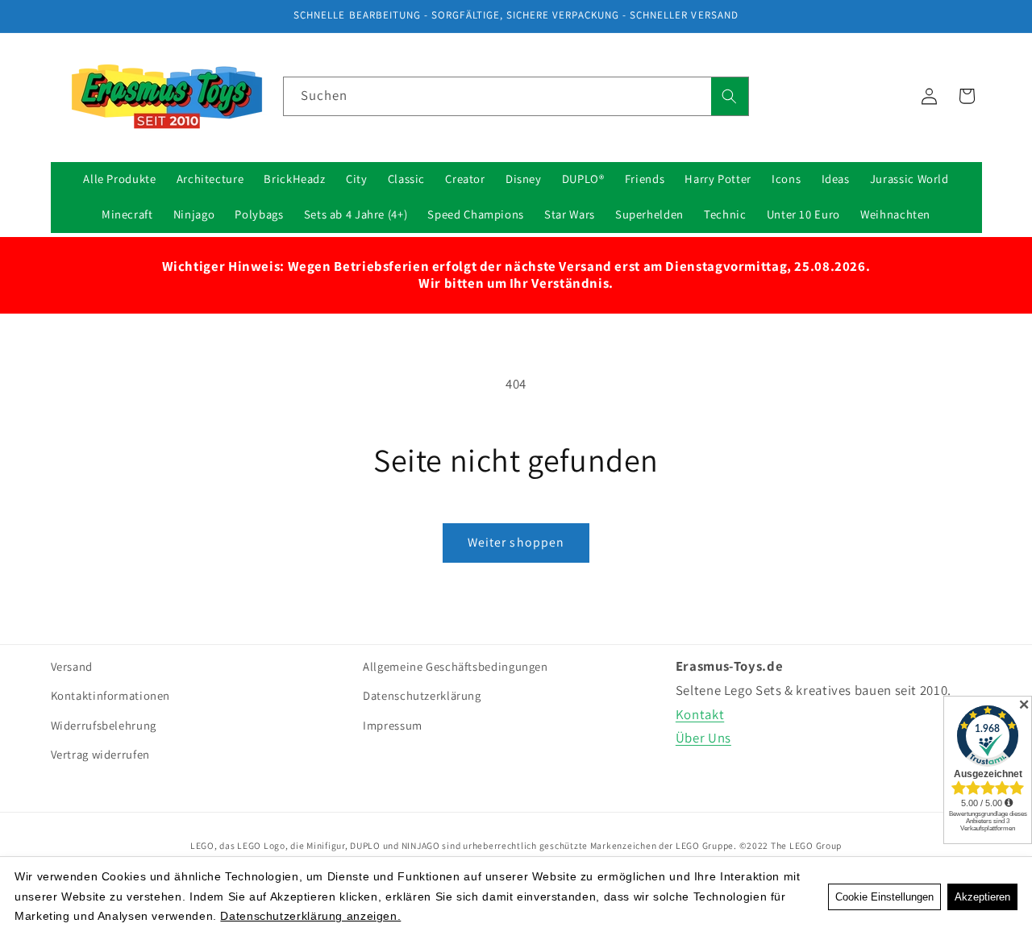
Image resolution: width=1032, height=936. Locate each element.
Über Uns (703, 738)
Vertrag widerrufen (100, 755)
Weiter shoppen (516, 542)
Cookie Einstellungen (884, 897)
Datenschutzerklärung (422, 696)
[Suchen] (729, 96)
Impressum (392, 725)
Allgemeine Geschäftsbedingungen (455, 666)
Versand (72, 666)
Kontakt (700, 714)
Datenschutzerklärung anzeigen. (310, 915)
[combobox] (516, 96)
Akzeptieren (982, 897)
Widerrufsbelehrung (103, 725)
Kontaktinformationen (111, 696)
